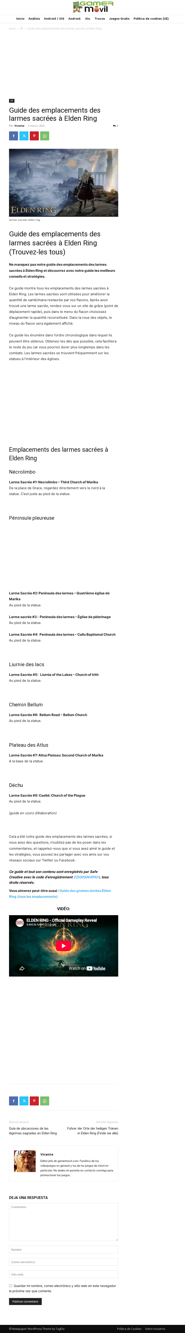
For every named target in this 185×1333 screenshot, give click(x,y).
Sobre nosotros (155, 1329)
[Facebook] (13, 135)
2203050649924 (86, 877)
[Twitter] (23, 135)
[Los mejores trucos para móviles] (93, 6)
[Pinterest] (34, 135)
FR (21, 28)
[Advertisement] (92, 65)
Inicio (12, 28)
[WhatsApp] (44, 135)
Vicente (19, 125)
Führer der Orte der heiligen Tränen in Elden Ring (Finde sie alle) (92, 1130)
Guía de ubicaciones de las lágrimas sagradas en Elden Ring (33, 1130)
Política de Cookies (129, 1329)
